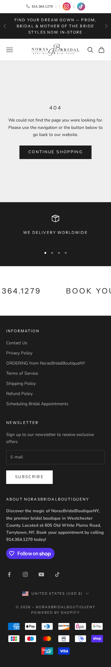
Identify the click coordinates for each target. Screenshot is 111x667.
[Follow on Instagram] (25, 574)
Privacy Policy (19, 353)
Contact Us (16, 343)
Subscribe (29, 477)
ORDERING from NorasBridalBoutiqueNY (45, 363)
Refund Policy (19, 394)
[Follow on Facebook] (9, 574)
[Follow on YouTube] (41, 574)
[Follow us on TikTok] (81, 6)
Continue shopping (55, 152)
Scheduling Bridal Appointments (37, 404)
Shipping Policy (21, 383)
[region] (55, 228)
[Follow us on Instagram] (67, 6)
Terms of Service (22, 373)
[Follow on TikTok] (57, 574)
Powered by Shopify (55, 612)
